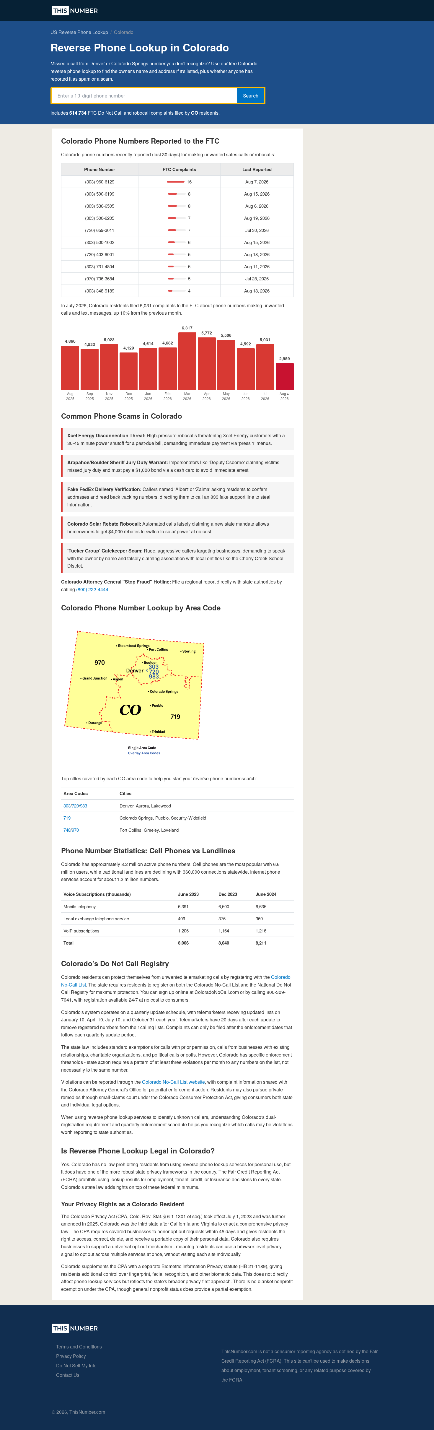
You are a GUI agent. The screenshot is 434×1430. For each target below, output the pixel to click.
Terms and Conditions (79, 1346)
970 (75, 830)
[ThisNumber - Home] (75, 1331)
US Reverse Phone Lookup (79, 32)
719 (67, 818)
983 (83, 805)
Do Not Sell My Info (76, 1365)
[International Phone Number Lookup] (75, 10)
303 (67, 805)
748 (67, 830)
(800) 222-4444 (92, 589)
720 (75, 805)
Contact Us (67, 1375)
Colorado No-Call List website (173, 1081)
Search (250, 96)
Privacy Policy (71, 1356)
